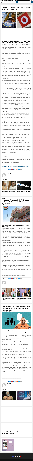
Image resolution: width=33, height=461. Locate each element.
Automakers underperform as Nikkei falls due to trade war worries (24, 192)
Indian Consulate (14, 275)
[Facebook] (13, 456)
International (3, 198)
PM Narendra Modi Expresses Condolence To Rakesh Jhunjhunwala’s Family (8, 192)
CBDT (8, 166)
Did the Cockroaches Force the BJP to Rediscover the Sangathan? (10, 431)
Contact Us (14, 0)
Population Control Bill (10, 378)
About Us (1, 0)
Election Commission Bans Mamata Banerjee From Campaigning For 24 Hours (23, 401)
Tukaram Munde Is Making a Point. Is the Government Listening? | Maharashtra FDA (12, 429)
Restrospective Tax (15, 166)
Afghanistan (3, 275)
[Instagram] (17, 456)
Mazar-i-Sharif (23, 275)
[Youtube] (20, 456)
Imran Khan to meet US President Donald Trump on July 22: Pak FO (24, 299)
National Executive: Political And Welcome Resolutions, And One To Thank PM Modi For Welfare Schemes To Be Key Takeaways (8, 402)
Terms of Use (8, 0)
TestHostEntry (9, 173)
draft (2, 378)
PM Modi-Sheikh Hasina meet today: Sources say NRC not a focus (9, 299)
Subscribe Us (11, 0)
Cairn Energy (5, 166)
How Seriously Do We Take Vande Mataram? (7, 426)
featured (11, 166)
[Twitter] (15, 456)
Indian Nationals (19, 275)
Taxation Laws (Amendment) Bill (21, 166)
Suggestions (15, 378)
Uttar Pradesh (19, 378)
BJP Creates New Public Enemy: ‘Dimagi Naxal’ (8, 433)
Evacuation (7, 275)
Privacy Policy (4, 0)
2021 (2, 166)
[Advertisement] (16, 35)
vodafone (27, 166)
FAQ (16, 0)
